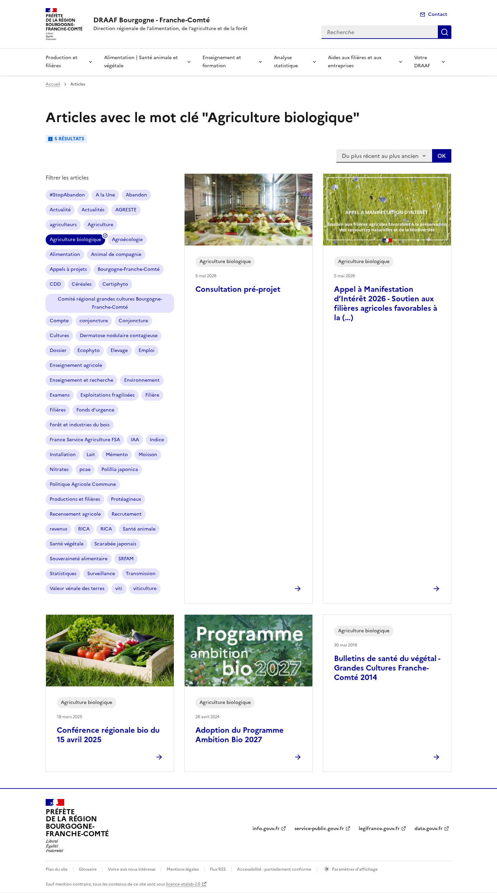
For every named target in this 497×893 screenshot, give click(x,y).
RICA (84, 529)
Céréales (82, 284)
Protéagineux (126, 499)
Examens (60, 395)
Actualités (92, 209)
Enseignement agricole (76, 365)
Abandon (136, 194)
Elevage (119, 350)
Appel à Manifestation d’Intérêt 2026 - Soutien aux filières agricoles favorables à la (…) (385, 303)
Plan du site (57, 869)
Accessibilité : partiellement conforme (274, 869)
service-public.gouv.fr (319, 828)
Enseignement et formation (222, 61)
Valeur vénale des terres (77, 588)
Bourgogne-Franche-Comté (129, 269)
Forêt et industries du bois (80, 424)
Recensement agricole (75, 514)
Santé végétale (67, 543)
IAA (135, 439)
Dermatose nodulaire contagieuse (119, 335)
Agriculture (100, 224)
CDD (55, 284)
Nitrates (59, 469)
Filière (152, 395)
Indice (157, 439)
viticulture (145, 588)
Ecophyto (88, 350)
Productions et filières (75, 499)
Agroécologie (127, 239)
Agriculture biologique (75, 239)
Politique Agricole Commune (83, 484)
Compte (59, 320)
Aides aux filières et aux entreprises (354, 61)
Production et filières (61, 61)
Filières (58, 410)
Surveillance (101, 573)
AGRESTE (126, 209)
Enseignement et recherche (81, 380)
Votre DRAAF (422, 61)
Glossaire (88, 869)
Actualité (60, 209)
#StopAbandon (67, 194)
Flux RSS (218, 869)
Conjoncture (133, 320)
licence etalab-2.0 (183, 884)
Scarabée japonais (115, 543)
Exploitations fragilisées (107, 395)
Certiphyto (115, 284)
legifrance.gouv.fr (379, 828)
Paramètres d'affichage (355, 869)
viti (118, 588)
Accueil (53, 84)
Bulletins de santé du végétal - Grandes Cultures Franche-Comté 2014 (387, 668)
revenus (58, 529)
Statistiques (63, 573)
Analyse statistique (286, 61)
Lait (91, 454)
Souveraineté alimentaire (79, 558)
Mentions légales (183, 869)
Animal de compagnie (116, 254)
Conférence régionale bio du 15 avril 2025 (108, 735)
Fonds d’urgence (95, 410)
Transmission (141, 573)
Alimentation (65, 254)
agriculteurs (63, 224)
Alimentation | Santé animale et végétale (141, 61)
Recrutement (127, 514)
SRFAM (126, 558)
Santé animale (139, 529)
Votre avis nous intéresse (132, 869)
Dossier (58, 350)
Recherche (444, 32)
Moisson (148, 454)
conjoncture (93, 320)
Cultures (59, 335)
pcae (85, 469)
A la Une (105, 194)
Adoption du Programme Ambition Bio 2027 (239, 735)
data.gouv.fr (429, 828)
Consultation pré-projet (237, 289)
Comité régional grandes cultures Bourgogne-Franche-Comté (110, 303)
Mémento (117, 454)
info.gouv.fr (266, 828)
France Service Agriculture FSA (85, 439)
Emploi (147, 350)
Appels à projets (68, 269)
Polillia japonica (119, 469)
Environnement (142, 380)
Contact (437, 14)
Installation (63, 454)
